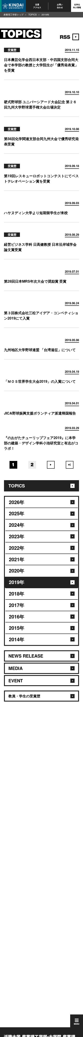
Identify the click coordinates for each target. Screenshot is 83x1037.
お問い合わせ (60, 6)
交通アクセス (37, 6)
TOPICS (32, 14)
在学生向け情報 (77, 6)
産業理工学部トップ (13, 14)
